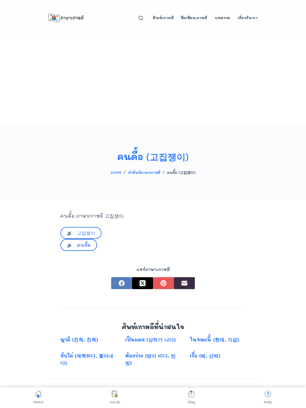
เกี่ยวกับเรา (248, 17)
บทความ (222, 17)
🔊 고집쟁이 (81, 233)
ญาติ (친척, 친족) (79, 339)
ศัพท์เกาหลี (163, 17)
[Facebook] (121, 283)
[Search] (141, 18)
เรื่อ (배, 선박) (205, 355)
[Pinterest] (163, 283)
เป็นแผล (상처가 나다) (150, 339)
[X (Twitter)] (142, 283)
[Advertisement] (153, 80)
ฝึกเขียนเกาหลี (194, 17)
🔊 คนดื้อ (79, 245)
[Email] (184, 283)
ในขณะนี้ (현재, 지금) (214, 339)
